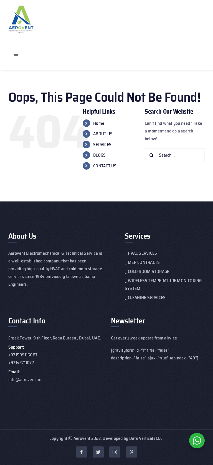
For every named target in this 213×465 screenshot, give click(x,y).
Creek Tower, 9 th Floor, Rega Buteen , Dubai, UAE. (54, 337)
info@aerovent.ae (24, 379)
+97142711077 (21, 362)
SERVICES (102, 144)
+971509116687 (22, 354)
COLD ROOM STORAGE (148, 271)
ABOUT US (103, 133)
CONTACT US (104, 165)
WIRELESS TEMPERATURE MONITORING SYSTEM (163, 284)
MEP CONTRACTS (144, 262)
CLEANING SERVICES (147, 297)
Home (98, 123)
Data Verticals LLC (146, 438)
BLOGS (99, 155)
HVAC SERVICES (142, 253)
